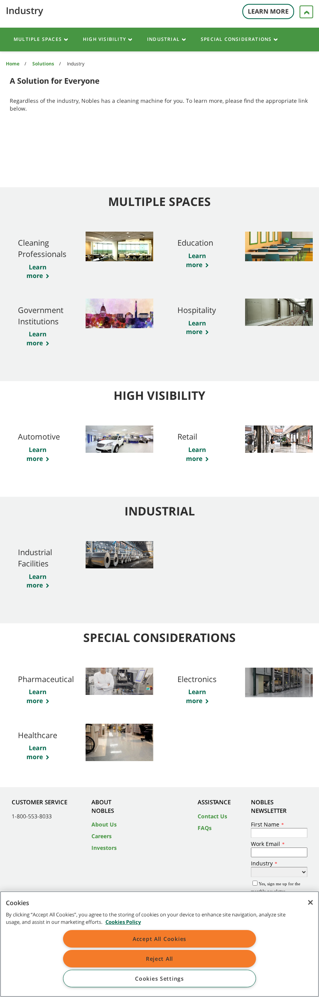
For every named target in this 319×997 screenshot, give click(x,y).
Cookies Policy (123, 921)
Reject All (159, 958)
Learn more (36, 271)
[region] (159, 944)
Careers (101, 836)
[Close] (310, 902)
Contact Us (212, 816)
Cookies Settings (159, 978)
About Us (104, 824)
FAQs (205, 828)
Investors (104, 847)
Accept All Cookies (159, 938)
